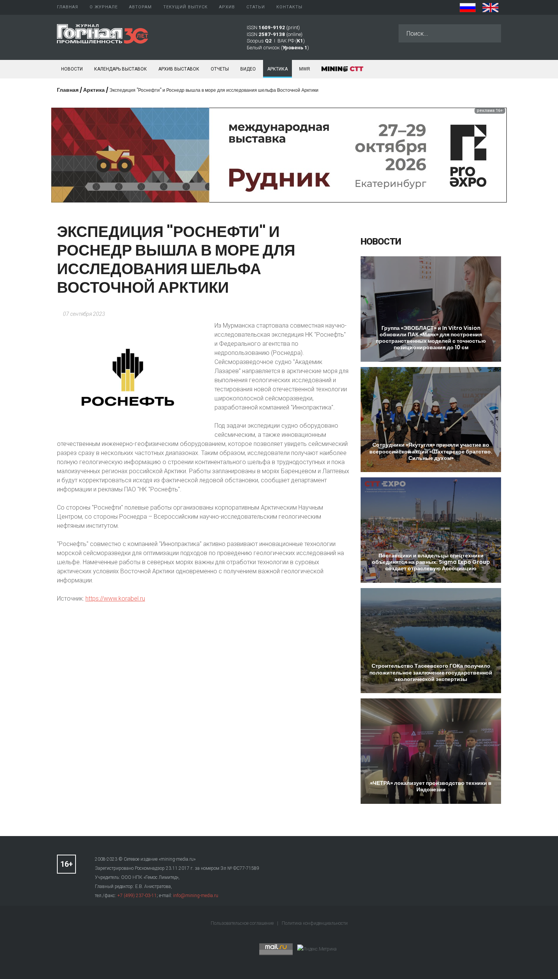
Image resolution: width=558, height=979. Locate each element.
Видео (248, 69)
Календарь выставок (120, 69)
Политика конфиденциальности (315, 923)
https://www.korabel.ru (115, 598)
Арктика (277, 69)
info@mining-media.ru (195, 895)
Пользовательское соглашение (243, 923)
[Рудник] (279, 154)
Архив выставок (178, 69)
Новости (72, 69)
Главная (68, 90)
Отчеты (220, 69)
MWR (304, 69)
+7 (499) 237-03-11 (137, 895)
